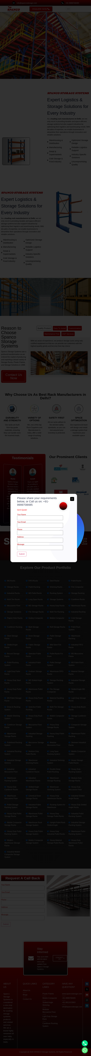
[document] (45, 528)
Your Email (21, 522)
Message (20, 544)
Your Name (21, 515)
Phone (19, 529)
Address (20, 537)
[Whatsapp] (85, 1050)
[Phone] (85, 1043)
